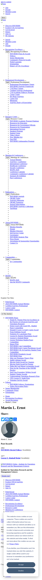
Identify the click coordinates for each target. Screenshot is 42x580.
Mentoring (13, 101)
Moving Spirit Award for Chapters (22, 362)
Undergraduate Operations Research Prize (25, 376)
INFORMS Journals (17, 196)
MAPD (8, 276)
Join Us (8, 34)
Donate (8, 10)
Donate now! (6, 476)
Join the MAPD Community (20, 282)
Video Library (15, 135)
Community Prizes (11, 390)
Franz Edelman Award (18, 332)
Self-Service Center (17, 233)
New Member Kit (16, 137)
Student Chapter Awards (18, 374)
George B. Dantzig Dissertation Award (23, 336)
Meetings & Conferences (14, 155)
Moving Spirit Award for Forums (21, 364)
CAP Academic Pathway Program (22, 92)
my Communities (16, 261)
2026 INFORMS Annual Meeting (17, 304)
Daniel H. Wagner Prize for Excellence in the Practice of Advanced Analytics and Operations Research (24, 322)
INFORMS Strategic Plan (19, 237)
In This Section (7, 314)
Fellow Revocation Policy (19, 386)
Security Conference (17, 168)
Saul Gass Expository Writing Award (23, 372)
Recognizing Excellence (14, 49)
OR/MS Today (15, 198)
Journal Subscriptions (17, 204)
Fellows (12, 56)
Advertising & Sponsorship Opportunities (24, 241)
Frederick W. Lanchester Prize (20, 334)
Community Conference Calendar (22, 174)
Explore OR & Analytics (14, 482)
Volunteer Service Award (19, 380)
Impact (7, 32)
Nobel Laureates (16, 62)
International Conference (18, 164)
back (7, 52)
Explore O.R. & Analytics (14, 28)
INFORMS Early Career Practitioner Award (25, 348)
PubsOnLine (9, 302)
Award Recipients (11, 400)
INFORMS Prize (16, 356)
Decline (21, 571)
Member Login (10, 12)
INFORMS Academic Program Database (24, 121)
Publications (9, 192)
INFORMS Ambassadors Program (22, 141)
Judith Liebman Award (18, 360)
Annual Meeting (15, 160)
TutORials (13, 208)
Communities (10, 257)
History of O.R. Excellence (19, 66)
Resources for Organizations (20, 127)
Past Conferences (16, 178)
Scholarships (14, 64)
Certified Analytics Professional (21, 90)
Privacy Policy (14, 544)
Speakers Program (16, 131)
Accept (21, 565)
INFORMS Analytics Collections (21, 206)
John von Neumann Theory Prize (21, 358)
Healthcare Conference (18, 166)
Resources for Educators (18, 123)
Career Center (15, 94)
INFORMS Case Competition (20, 346)
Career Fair (14, 98)
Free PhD (13, 139)
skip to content (6, 2)
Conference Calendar (17, 172)
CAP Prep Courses (16, 88)
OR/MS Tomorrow (16, 202)
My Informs (9, 36)
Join (6, 8)
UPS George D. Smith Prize (20, 378)
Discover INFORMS (12, 26)
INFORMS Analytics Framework (22, 86)
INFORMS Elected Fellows (11, 450)
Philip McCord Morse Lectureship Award (24, 366)
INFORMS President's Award (20, 354)
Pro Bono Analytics (17, 96)
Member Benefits (16, 227)
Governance (14, 235)
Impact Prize (14, 344)
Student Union (15, 133)
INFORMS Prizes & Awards (20, 54)
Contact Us (14, 243)
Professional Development (14, 80)
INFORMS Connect (12, 310)
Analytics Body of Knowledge (21, 103)
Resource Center (11, 117)
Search (7, 40)
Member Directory (16, 231)
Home (7, 396)
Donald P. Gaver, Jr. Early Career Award (24, 330)
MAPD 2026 (14, 170)
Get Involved (10, 30)
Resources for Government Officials (22, 125)
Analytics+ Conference (18, 162)
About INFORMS (12, 223)
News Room (14, 239)
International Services (17, 129)
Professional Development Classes (22, 84)
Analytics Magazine (17, 200)
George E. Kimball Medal (19, 338)
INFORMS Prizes (11, 318)
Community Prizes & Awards (20, 60)
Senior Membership (17, 58)
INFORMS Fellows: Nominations (22, 384)
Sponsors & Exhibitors (18, 176)
